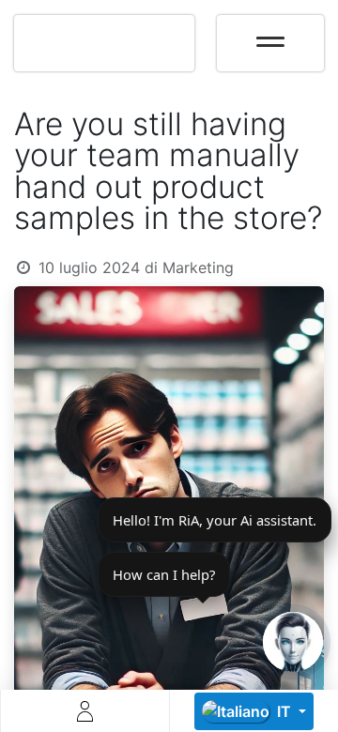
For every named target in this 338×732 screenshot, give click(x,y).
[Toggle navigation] (270, 35)
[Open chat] (293, 642)
